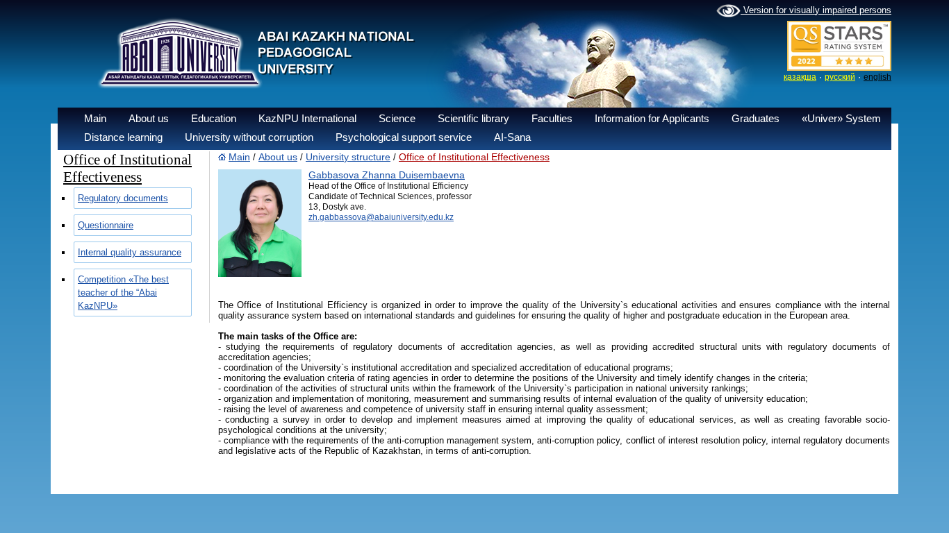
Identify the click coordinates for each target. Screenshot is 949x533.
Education (213, 118)
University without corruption (249, 137)
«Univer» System (841, 118)
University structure (348, 156)
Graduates (755, 118)
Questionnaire (105, 225)
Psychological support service (404, 137)
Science (397, 118)
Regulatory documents (123, 198)
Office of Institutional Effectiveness (474, 156)
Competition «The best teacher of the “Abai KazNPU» (123, 292)
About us (149, 118)
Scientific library (473, 118)
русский (840, 77)
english (877, 77)
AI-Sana (512, 137)
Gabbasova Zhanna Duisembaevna (386, 174)
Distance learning (123, 137)
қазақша (800, 77)
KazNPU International (307, 118)
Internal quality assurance (129, 252)
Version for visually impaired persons (816, 10)
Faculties (551, 118)
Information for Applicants (652, 118)
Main (95, 118)
